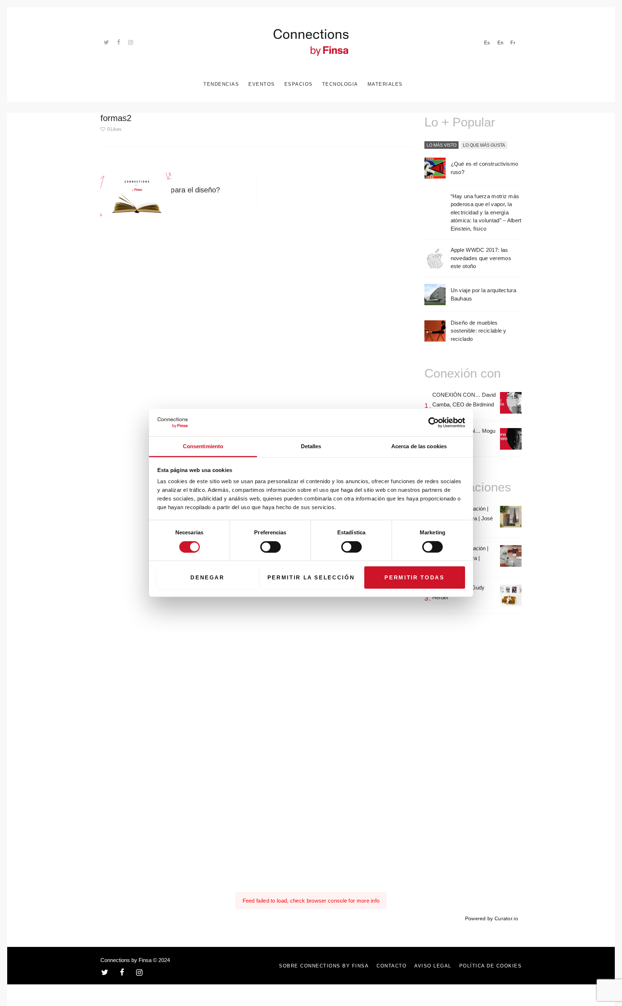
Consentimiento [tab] (203, 447)
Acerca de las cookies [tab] (419, 447)
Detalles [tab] (311, 447)
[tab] (441, 145)
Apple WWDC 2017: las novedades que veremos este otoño (481, 258)
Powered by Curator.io (491, 918)
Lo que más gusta (484, 145)
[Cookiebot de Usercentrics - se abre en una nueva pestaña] (433, 422)
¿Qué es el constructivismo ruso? (484, 168)
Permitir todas (414, 577)
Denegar (207, 577)
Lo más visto (441, 145)
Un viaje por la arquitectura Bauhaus (483, 294)
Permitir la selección (311, 577)
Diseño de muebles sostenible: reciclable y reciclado (478, 331)
